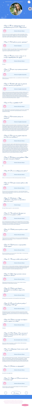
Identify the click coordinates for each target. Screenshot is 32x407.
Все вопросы (16, 393)
